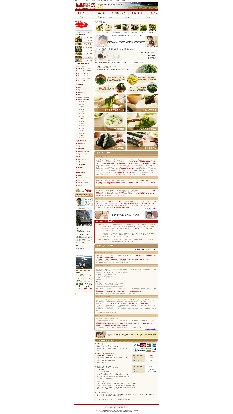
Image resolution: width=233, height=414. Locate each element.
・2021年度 (81, 130)
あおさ (89, 37)
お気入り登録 (78, 21)
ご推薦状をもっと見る (150, 329)
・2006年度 (81, 104)
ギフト (89, 60)
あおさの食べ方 (82, 143)
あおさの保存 (81, 146)
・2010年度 (81, 111)
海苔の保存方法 (82, 162)
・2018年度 (81, 126)
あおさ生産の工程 (82, 94)
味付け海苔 (87, 44)
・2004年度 (81, 102)
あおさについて (82, 90)
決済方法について (82, 178)
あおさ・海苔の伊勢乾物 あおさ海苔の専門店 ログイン (152, 13)
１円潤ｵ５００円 (82, 66)
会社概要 (80, 175)
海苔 (89, 40)
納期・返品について (83, 182)
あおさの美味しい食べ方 (106, 17)
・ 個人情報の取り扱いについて (105, 399)
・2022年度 (81, 133)
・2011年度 (81, 114)
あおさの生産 (81, 92)
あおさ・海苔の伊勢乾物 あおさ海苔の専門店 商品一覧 (100, 13)
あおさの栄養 (127, 17)
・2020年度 (81, 128)
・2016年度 (81, 121)
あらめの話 (81, 167)
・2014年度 (81, 118)
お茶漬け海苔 (87, 47)
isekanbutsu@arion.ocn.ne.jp (83, 247)
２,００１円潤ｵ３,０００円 (84, 73)
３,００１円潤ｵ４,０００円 (84, 75)
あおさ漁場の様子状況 (83, 99)
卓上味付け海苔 (117, 32)
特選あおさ (108, 32)
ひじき (89, 50)
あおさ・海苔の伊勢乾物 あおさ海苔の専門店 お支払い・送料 (119, 13)
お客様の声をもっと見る (150, 209)
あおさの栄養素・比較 (83, 151)
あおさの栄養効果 (82, 154)
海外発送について (82, 185)
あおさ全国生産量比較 (83, 97)
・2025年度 (81, 138)
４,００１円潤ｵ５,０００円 (84, 78)
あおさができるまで (146, 17)
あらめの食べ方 (82, 170)
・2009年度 (81, 109)
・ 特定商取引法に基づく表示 (122, 399)
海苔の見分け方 (82, 159)
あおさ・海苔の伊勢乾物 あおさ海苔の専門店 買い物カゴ (137, 13)
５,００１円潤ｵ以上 (83, 80)
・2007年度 (81, 106)
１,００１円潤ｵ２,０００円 (84, 71)
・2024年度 (81, 135)
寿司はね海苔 (126, 32)
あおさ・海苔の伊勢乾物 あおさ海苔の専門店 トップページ (83, 13)
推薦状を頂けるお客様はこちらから (146, 249)
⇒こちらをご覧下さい (113, 346)
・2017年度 (81, 123)
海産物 (89, 53)
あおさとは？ (85, 17)
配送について (81, 180)
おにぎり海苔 (135, 32)
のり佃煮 (88, 57)
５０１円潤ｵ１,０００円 (84, 68)
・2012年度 (81, 116)
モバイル (77, 293)
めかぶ (143, 32)
